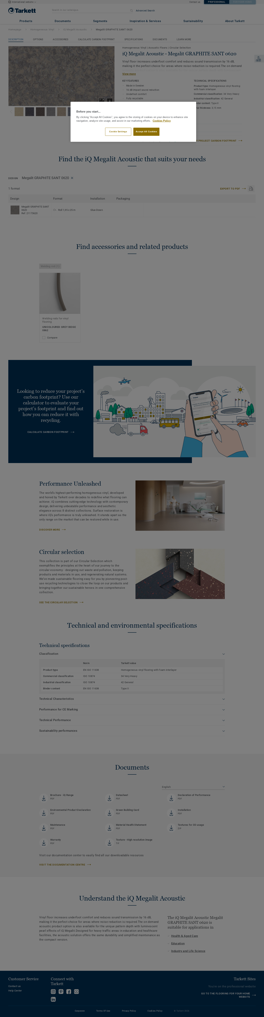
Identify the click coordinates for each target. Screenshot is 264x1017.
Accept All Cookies (146, 131)
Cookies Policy (162, 121)
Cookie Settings (118, 131)
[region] (133, 122)
